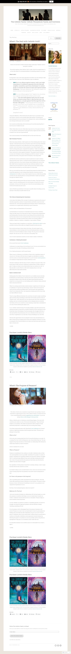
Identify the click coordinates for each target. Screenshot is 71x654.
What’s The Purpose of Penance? (23, 385)
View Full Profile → (52, 96)
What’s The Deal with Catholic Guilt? (25, 41)
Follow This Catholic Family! (17, 635)
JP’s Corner (43, 30)
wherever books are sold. (37, 366)
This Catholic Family (53, 162)
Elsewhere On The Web (35, 30)
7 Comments (18, 61)
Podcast (29, 32)
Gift (51, 1)
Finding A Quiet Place (52, 190)
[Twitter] (49, 119)
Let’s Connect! (46, 32)
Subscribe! (58, 38)
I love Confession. (25, 243)
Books (12, 30)
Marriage (58, 30)
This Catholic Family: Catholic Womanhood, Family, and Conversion (35, 22)
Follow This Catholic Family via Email (19, 626)
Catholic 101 (17, 30)
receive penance (41, 257)
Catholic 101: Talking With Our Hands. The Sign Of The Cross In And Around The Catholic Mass (56, 142)
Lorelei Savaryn (52, 66)
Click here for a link (37, 223)
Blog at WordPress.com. (15, 644)
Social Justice (35, 32)
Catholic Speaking (25, 30)
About (40, 32)
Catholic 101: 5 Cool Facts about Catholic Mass (56, 130)
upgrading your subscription (32, 415)
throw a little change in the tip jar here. (29, 417)
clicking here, (13, 174)
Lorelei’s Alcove (51, 30)
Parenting (23, 32)
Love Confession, (35, 428)
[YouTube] (51, 119)
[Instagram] (50, 119)
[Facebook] (48, 119)
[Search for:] (53, 43)
